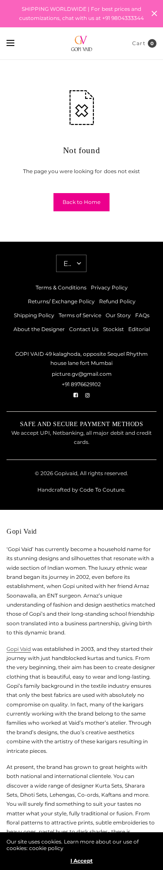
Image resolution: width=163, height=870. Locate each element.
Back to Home (81, 202)
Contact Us (84, 329)
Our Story (118, 315)
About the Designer (39, 329)
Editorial (139, 329)
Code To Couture (101, 489)
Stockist (113, 329)
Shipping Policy (34, 315)
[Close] (154, 13)
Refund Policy (117, 301)
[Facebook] (75, 395)
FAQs (142, 315)
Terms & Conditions (61, 287)
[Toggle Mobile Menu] (16, 43)
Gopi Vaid (19, 649)
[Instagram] (87, 395)
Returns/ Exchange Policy (61, 301)
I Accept (81, 860)
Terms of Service (80, 315)
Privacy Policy (109, 287)
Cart (139, 43)
